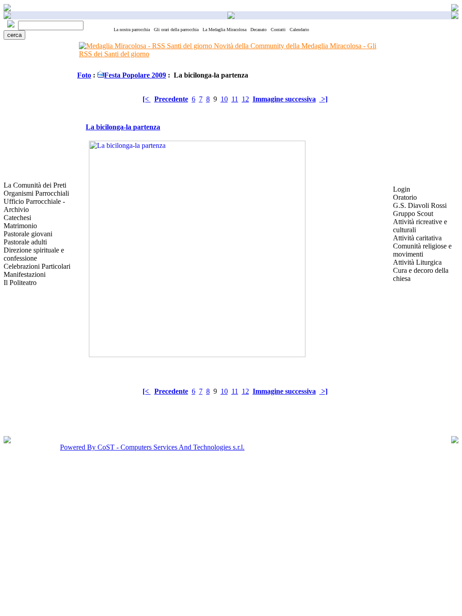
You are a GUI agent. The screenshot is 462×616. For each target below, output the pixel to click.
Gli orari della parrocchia (176, 29)
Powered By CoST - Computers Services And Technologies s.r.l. (152, 447)
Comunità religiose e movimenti (422, 250)
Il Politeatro (20, 282)
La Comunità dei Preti (35, 185)
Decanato (258, 29)
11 (234, 99)
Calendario (299, 29)
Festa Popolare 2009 (135, 75)
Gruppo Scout (413, 213)
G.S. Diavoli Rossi (420, 205)
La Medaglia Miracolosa (224, 29)
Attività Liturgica (417, 262)
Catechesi (17, 217)
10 (224, 99)
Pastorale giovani (28, 234)
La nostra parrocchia (132, 29)
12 (245, 99)
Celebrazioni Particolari (37, 266)
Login (401, 189)
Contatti (278, 29)
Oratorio (405, 197)
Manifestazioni (25, 274)
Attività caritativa (417, 238)
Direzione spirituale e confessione (34, 254)
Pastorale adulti (25, 242)
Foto (84, 75)
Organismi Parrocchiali (36, 193)
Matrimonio (20, 226)
